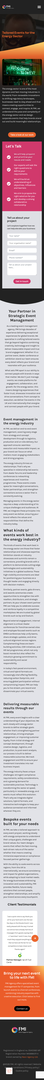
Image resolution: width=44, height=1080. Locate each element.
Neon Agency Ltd (30, 1057)
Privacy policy (31, 1067)
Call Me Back (9, 1071)
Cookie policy (22, 1070)
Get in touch (22, 281)
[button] (39, 7)
